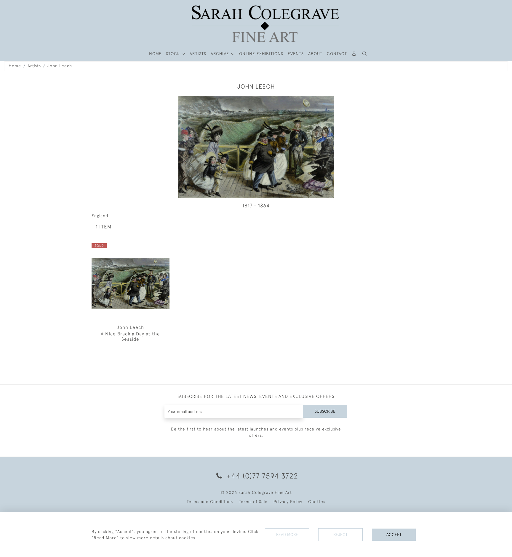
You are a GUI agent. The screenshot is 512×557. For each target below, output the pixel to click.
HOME (155, 53)
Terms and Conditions (210, 501)
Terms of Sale (253, 501)
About (315, 53)
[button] (365, 54)
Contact (337, 53)
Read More (287, 534)
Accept (393, 534)
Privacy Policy (287, 501)
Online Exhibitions (261, 53)
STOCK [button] (173, 53)
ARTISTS (198, 53)
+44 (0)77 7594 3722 (261, 475)
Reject (340, 534)
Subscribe (325, 411)
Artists (34, 65)
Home (15, 65)
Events (296, 53)
